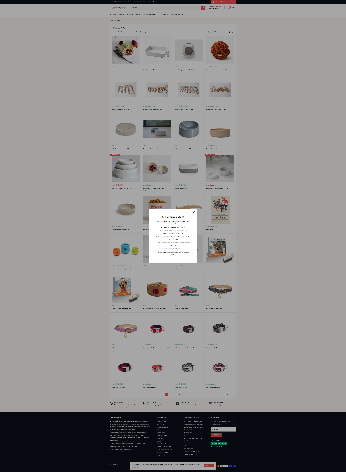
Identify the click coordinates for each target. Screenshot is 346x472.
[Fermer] (194, 212)
